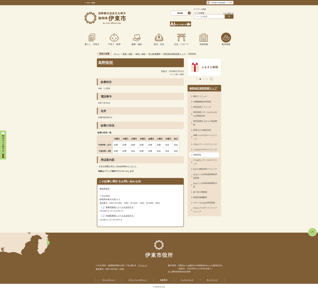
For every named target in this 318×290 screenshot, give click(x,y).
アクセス (143, 265)
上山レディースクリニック (205, 144)
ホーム (117, 54)
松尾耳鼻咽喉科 (200, 197)
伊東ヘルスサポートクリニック (205, 137)
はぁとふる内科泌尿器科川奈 (205, 185)
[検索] (229, 16)
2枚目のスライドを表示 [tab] (200, 79)
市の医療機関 (154, 54)
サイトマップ (212, 280)
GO (230, 3)
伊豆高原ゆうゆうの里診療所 (205, 123)
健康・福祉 (128, 54)
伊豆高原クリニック (202, 107)
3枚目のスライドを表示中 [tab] (203, 79)
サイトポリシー (108, 280)
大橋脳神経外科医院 (202, 102)
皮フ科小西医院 (200, 192)
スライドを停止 (211, 79)
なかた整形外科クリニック (205, 169)
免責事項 (163, 280)
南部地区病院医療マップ (174, 54)
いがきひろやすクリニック (205, 149)
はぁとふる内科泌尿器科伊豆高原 (205, 176)
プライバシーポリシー (137, 280)
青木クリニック (200, 96)
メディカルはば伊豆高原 (204, 203)
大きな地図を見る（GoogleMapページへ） (118, 166)
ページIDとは (228, 13)
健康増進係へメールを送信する (120, 207)
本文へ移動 (90, 3)
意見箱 (180, 13)
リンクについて (187, 280)
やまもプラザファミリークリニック (205, 210)
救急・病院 (140, 54)
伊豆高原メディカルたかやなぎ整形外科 (205, 114)
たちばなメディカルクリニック (205, 162)
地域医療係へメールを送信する (120, 216)
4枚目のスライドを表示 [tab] (207, 79)
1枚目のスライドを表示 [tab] (197, 79)
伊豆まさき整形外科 (202, 130)
